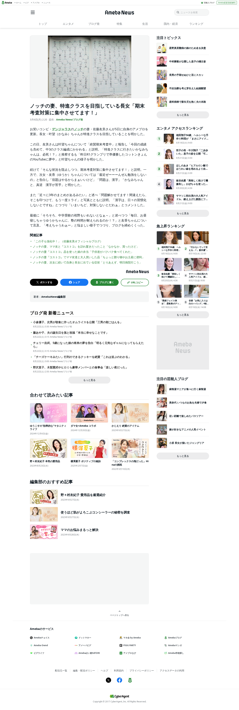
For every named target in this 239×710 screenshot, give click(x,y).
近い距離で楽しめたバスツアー (186, 416)
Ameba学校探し (176, 653)
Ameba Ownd (41, 645)
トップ (42, 24)
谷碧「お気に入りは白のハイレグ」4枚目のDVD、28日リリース (199, 305)
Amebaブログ (175, 637)
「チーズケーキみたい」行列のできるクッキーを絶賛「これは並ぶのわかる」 (82, 357)
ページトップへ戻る (119, 615)
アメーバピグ (85, 645)
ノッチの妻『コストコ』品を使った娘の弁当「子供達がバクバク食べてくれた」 (83, 252)
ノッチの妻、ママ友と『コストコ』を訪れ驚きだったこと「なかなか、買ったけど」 (86, 246)
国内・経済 (171, 24)
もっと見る (89, 380)
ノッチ (78, 129)
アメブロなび (129, 653)
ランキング (196, 24)
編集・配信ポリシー (84, 670)
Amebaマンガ (175, 645)
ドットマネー (85, 637)
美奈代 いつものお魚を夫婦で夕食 (188, 402)
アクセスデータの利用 (172, 670)
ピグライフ (39, 653)
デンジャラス (61, 129)
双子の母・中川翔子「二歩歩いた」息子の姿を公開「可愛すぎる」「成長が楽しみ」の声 (192, 155)
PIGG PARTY (129, 645)
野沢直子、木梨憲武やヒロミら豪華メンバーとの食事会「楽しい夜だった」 (80, 367)
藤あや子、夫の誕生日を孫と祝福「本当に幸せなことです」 (71, 332)
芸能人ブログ (209, 2)
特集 (119, 24)
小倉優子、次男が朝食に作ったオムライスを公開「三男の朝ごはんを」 (78, 322)
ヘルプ (104, 670)
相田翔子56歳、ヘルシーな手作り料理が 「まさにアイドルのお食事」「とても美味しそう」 (192, 140)
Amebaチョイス (42, 637)
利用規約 (119, 670)
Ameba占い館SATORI (89, 653)
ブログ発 (94, 24)
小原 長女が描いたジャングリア (186, 442)
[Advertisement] (61, 578)
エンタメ (68, 24)
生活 (145, 24)
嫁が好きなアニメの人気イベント (187, 429)
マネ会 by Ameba (132, 637)
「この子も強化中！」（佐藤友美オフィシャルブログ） (68, 241)
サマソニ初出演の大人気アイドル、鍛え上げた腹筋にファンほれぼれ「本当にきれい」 (192, 199)
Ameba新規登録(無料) (227, 2)
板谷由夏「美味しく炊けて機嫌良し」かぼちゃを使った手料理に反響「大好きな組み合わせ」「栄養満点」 (192, 185)
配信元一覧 (61, 670)
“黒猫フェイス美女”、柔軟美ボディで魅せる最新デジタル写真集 (171, 305)
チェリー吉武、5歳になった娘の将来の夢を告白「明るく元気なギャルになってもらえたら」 (88, 344)
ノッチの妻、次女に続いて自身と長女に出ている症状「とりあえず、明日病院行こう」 (87, 262)
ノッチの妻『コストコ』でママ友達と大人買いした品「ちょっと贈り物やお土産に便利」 (89, 257)
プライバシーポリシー (141, 670)
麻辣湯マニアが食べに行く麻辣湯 (187, 389)
